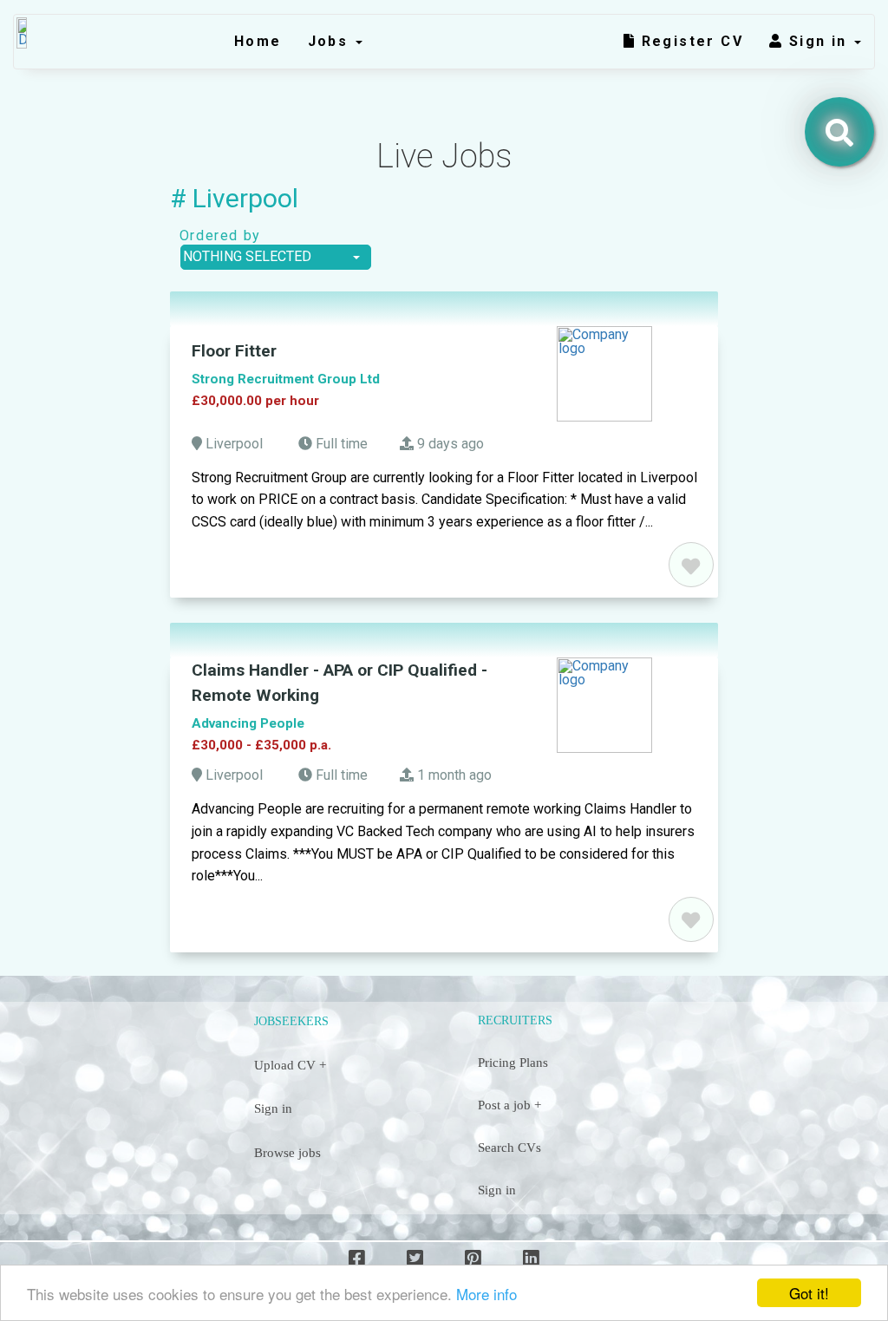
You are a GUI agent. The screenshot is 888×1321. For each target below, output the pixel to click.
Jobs (331, 41)
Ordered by (215, 236)
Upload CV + (290, 1065)
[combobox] (275, 257)
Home (258, 41)
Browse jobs (287, 1153)
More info (486, 1294)
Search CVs (509, 1147)
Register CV (689, 41)
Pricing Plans (513, 1062)
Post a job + (509, 1105)
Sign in (820, 41)
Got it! (809, 1293)
